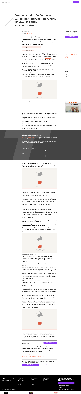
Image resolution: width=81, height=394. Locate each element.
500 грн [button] (29, 150)
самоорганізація (40, 356)
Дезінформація (33, 381)
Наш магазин (45, 379)
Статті (19, 379)
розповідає (38, 297)
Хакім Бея (36, 347)
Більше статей (25, 369)
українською (9, 389)
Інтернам (32, 384)
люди (35, 356)
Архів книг (45, 383)
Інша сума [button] (42, 150)
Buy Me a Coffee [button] (32, 156)
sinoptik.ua (66, 76)
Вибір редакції (20, 383)
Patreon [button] (24, 156)
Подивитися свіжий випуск (70, 39)
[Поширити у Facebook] (27, 33)
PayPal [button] (47, 156)
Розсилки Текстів (21, 381)
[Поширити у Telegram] (31, 33)
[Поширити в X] (29, 33)
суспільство (24, 356)
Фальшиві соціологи (34, 380)
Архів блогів (45, 381)
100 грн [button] (24, 150)
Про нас (19, 378)
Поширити (24, 33)
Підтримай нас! (46, 378)
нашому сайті (48, 57)
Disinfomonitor (33, 383)
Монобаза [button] (41, 156)
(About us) (22, 378)
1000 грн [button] (36, 150)
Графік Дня (45, 380)
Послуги (32, 379)
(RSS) (21, 379)
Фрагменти (20, 380)
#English (19, 384)
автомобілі (30, 356)
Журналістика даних (34, 378)
